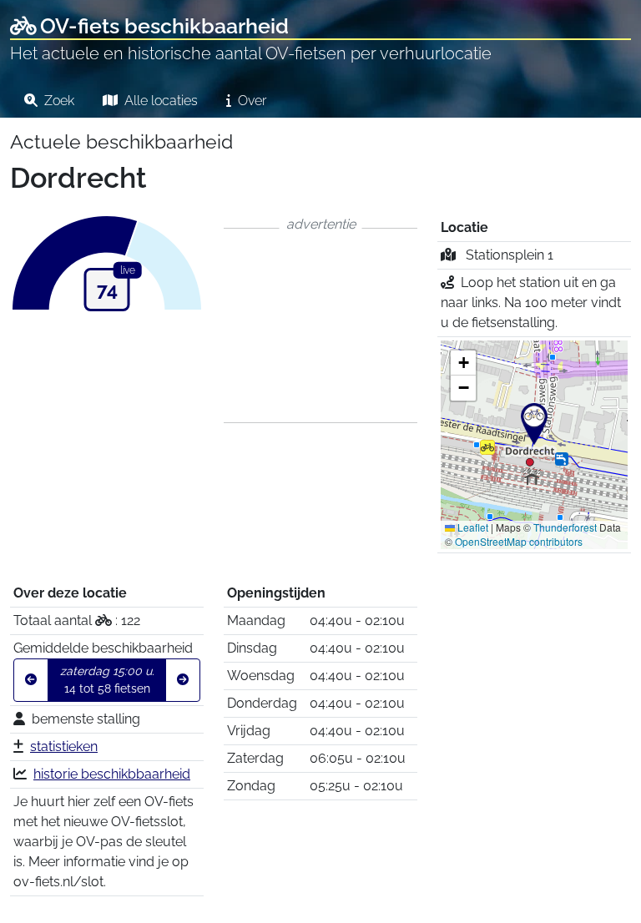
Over (250, 100)
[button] (534, 424)
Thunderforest (565, 527)
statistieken (64, 746)
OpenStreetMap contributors (519, 541)
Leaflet (471, 527)
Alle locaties (159, 100)
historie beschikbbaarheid (111, 774)
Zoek (57, 100)
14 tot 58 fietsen (107, 679)
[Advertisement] (320, 325)
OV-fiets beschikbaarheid (164, 25)
